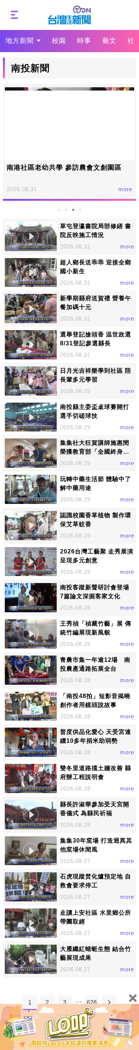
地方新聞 (20, 40)
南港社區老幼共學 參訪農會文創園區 (64, 167)
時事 (84, 40)
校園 (59, 40)
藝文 (109, 40)
